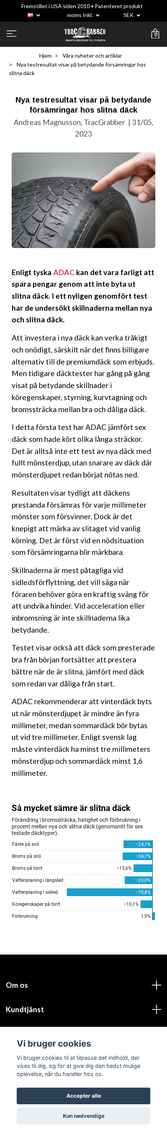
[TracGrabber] (85, 34)
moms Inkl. (80, 15)
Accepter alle (83, 1096)
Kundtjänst (25, 1009)
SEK (129, 15)
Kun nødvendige (83, 1116)
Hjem (45, 55)
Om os (17, 984)
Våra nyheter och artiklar (92, 55)
